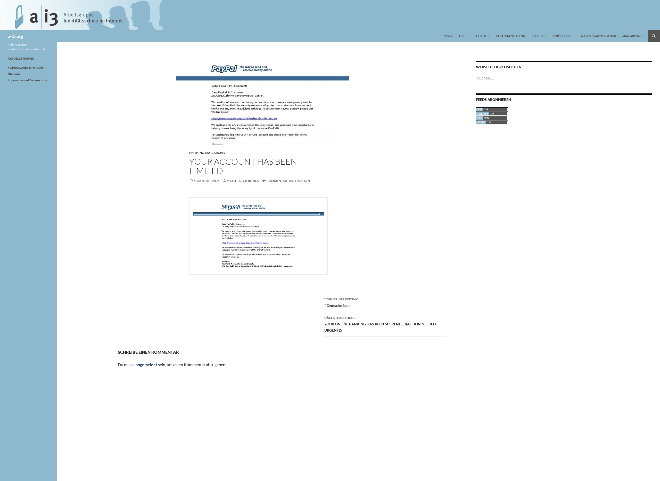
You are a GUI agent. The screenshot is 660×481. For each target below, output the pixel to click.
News (448, 36)
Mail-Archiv (631, 36)
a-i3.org (15, 36)
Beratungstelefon (510, 36)
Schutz (537, 36)
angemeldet (146, 364)
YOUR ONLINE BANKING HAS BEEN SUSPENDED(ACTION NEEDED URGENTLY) (380, 324)
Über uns (14, 74)
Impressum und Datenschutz (27, 80)
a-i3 (461, 36)
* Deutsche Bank (341, 302)
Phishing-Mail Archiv (207, 153)
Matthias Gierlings (243, 181)
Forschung (562, 36)
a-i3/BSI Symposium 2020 (598, 36)
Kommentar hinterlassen (288, 181)
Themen (480, 36)
